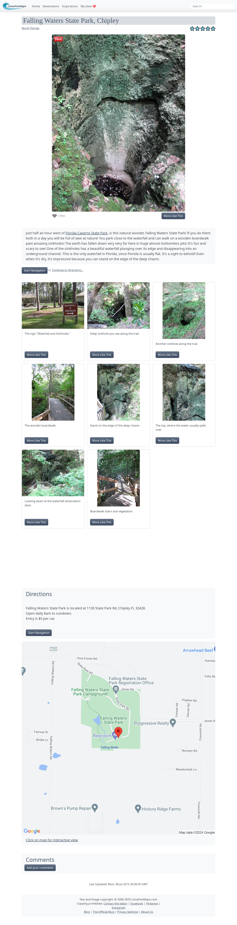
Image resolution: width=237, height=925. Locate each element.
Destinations (51, 6)
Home (36, 6)
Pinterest (152, 903)
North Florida (30, 28)
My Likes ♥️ (88, 6)
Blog (87, 912)
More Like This (173, 216)
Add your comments (40, 868)
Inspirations (70, 6)
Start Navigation (34, 270)
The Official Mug (103, 912)
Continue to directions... (67, 270)
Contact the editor (116, 903)
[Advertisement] (118, 555)
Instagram (118, 908)
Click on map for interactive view (52, 840)
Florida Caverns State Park (87, 233)
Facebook (136, 903)
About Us (147, 912)
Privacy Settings (127, 912)
